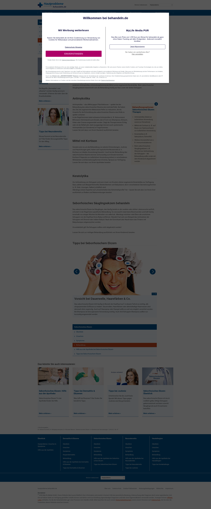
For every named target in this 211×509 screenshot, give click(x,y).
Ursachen (79, 336)
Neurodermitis (131, 438)
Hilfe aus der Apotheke (45, 450)
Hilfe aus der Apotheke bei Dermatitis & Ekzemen (76, 463)
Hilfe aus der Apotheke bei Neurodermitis (134, 459)
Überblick (79, 332)
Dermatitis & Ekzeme (71, 438)
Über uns (107, 488)
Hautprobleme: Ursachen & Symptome (47, 445)
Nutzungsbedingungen (146, 488)
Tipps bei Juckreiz (131, 468)
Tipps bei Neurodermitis (133, 464)
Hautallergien (157, 438)
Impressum (169, 488)
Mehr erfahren (44, 413)
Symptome (80, 341)
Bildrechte (159, 488)
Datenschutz (116, 488)
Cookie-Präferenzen (130, 488)
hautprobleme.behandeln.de (47, 488)
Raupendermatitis (69, 455)
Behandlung (80, 345)
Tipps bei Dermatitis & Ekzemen (74, 468)
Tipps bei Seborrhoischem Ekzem (88, 354)
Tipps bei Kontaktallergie (160, 464)
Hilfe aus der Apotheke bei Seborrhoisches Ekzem (94, 349)
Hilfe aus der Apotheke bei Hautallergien (161, 459)
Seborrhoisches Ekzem (83, 327)
